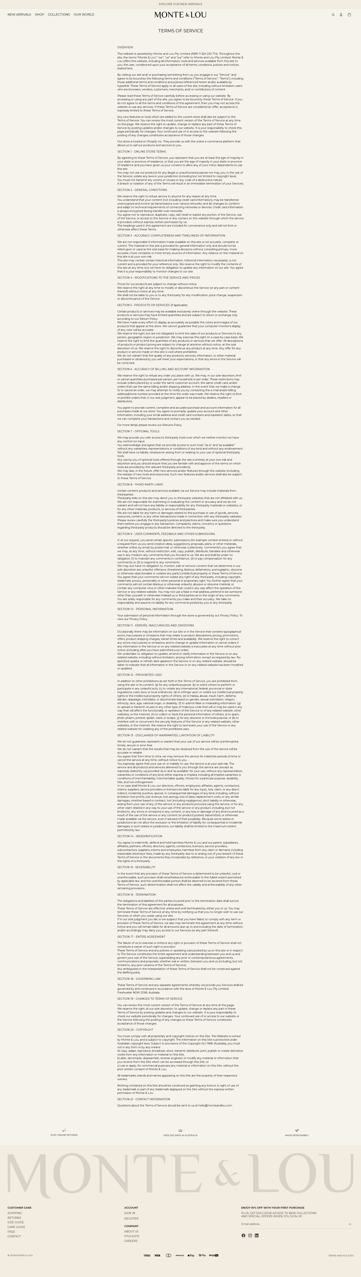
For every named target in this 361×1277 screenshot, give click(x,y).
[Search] (333, 15)
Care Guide (16, 1227)
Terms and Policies (340, 1255)
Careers (131, 1241)
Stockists (131, 1236)
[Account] (341, 15)
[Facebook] (243, 1235)
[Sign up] (349, 1224)
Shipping (15, 1213)
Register (131, 1218)
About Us (131, 1231)
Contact (14, 1236)
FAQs (11, 1231)
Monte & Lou (24, 1255)
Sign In (129, 1213)
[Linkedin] (256, 1235)
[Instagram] (250, 1235)
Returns (14, 1217)
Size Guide (16, 1222)
